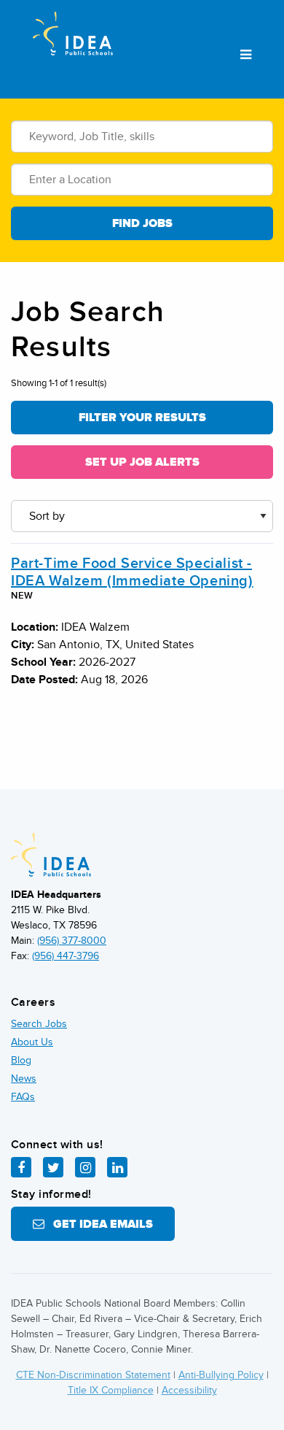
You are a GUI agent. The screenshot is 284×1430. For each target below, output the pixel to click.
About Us (32, 1042)
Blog (21, 1060)
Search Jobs (39, 1024)
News (23, 1078)
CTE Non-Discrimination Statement (93, 1375)
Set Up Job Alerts (142, 462)
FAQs (23, 1097)
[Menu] (245, 55)
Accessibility (189, 1390)
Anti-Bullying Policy (221, 1375)
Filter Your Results (142, 417)
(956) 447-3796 (65, 956)
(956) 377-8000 (71, 940)
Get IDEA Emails (98, 1224)
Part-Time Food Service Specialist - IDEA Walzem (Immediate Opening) (132, 572)
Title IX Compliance (111, 1390)
